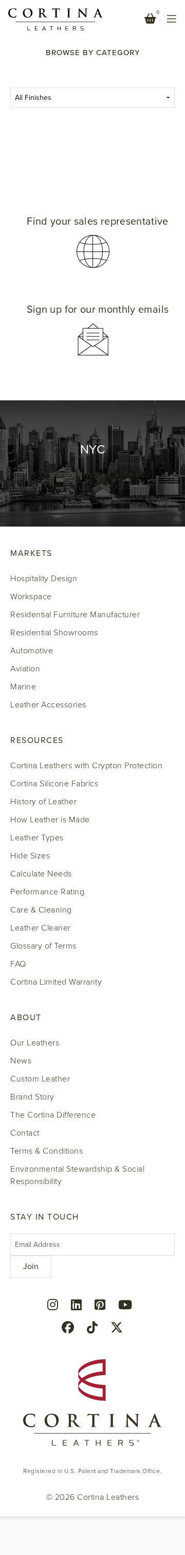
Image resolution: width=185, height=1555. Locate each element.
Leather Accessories (48, 705)
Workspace (31, 596)
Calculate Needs (41, 874)
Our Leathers (34, 1043)
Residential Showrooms (54, 633)
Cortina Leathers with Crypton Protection (86, 765)
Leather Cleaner (40, 928)
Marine (23, 687)
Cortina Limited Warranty (56, 982)
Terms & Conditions (46, 1151)
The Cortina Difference (53, 1115)
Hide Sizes (30, 856)
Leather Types (37, 838)
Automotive (31, 651)
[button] (92, 242)
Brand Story (32, 1097)
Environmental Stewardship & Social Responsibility (77, 1175)
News (20, 1061)
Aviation (25, 669)
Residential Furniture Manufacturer (75, 615)
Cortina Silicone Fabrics (54, 784)
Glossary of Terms (43, 946)
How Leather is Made (50, 820)
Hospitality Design (43, 578)
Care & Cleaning (41, 910)
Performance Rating (47, 892)
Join (31, 1266)
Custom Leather (40, 1079)
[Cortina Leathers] (55, 18)
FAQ (18, 964)
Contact (25, 1133)
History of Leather (43, 802)
